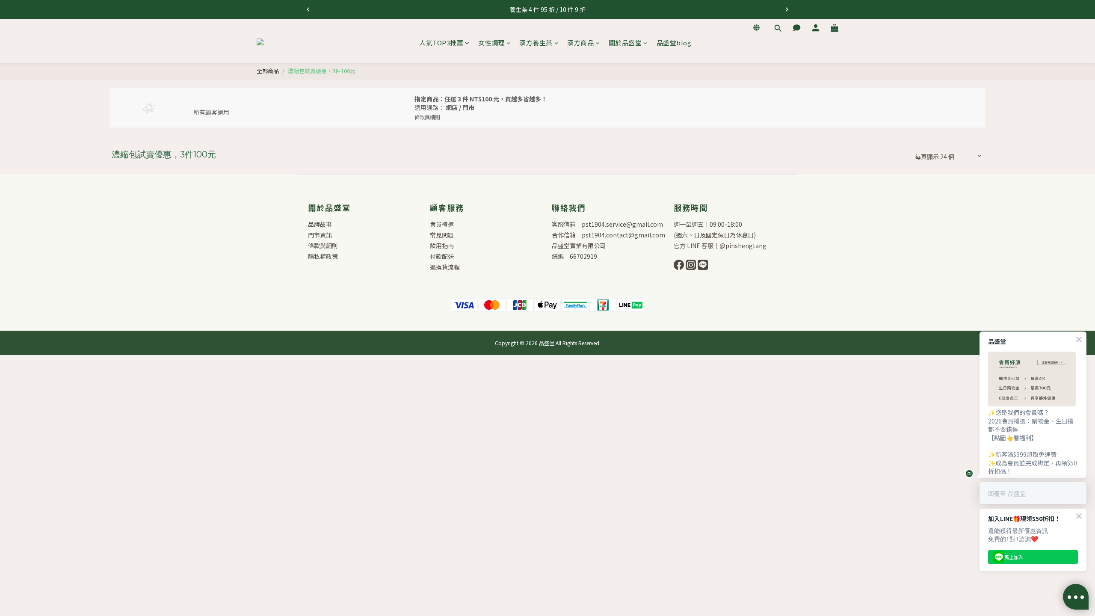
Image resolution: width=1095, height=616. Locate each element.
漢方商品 (580, 42)
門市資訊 (320, 235)
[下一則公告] (787, 9)
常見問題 (442, 235)
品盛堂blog (674, 42)
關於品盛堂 (625, 42)
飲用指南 (442, 245)
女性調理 (491, 42)
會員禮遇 (442, 224)
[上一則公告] (308, 9)
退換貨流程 (445, 267)
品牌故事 (320, 224)
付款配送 (442, 256)
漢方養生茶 (536, 42)
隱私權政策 (323, 256)
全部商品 (268, 71)
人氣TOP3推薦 (441, 42)
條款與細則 (323, 245)
